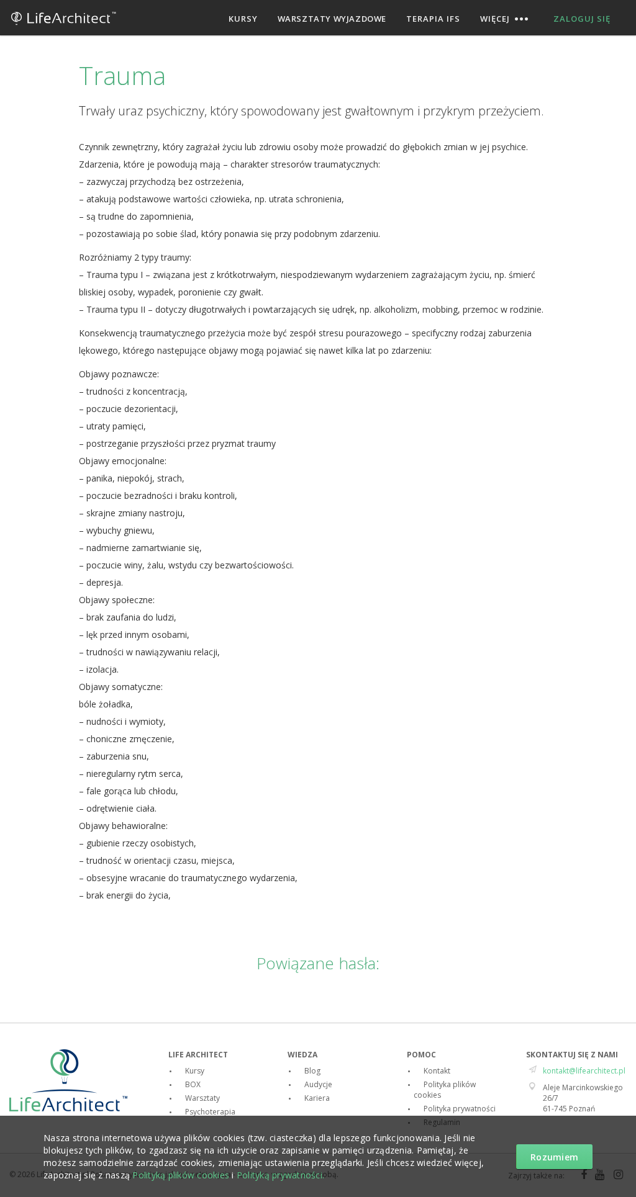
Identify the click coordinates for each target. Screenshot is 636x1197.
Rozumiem (554, 1157)
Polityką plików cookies (180, 1175)
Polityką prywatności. (280, 1175)
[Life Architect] (63, 29)
